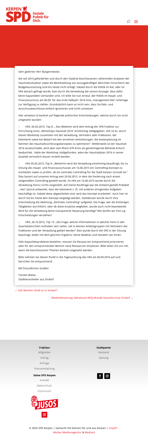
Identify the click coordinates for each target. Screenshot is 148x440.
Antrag (44, 358)
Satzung (103, 358)
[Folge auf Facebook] (100, 376)
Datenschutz (44, 385)
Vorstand (103, 352)
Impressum (44, 391)
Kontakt (44, 380)
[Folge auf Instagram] (107, 376)
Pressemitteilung (44, 368)
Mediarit (90, 432)
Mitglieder (44, 352)
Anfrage (44, 363)
